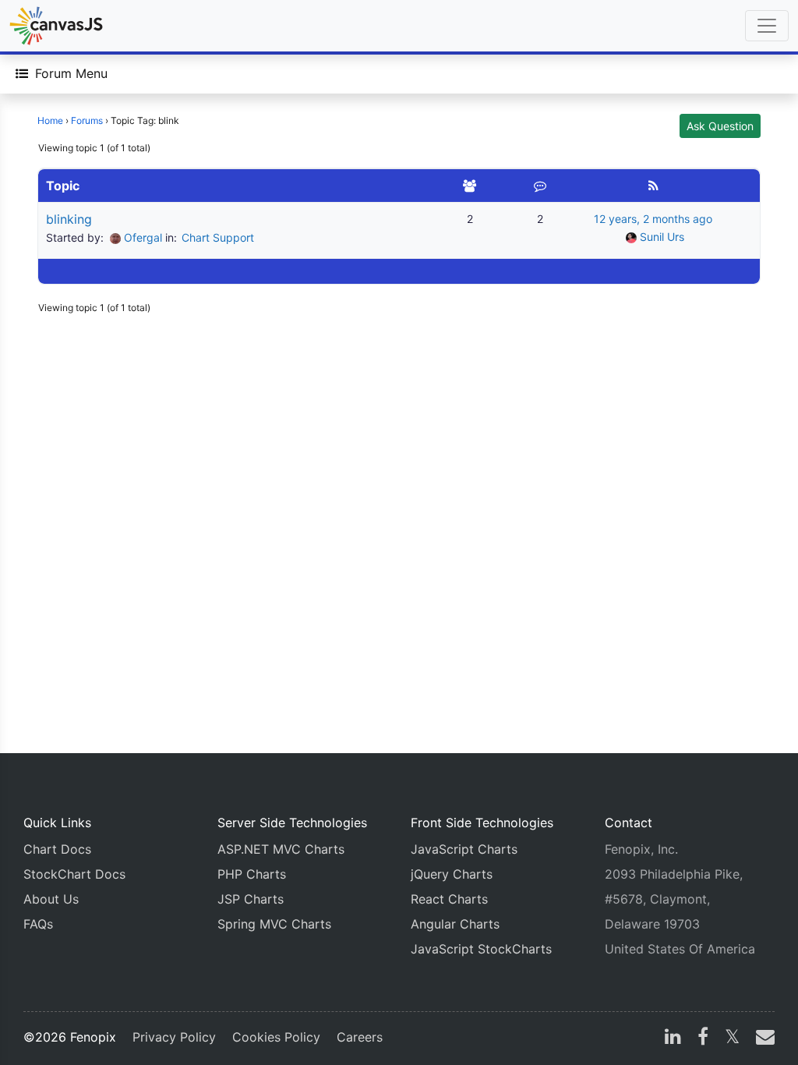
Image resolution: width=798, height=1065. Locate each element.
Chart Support (218, 237)
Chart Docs (57, 849)
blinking (69, 219)
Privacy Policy (174, 1037)
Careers (360, 1037)
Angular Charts (455, 924)
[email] (762, 1038)
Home (50, 120)
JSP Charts (250, 899)
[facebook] (703, 1038)
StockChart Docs (74, 874)
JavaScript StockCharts (481, 949)
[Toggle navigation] (767, 25)
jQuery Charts (452, 874)
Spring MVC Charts (274, 924)
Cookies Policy (276, 1037)
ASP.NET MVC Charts (280, 849)
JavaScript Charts (464, 849)
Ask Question (720, 126)
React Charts (449, 899)
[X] (732, 1038)
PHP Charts (251, 874)
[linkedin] (673, 1038)
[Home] (56, 25)
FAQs (38, 924)
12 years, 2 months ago (653, 218)
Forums (87, 120)
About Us (51, 899)
